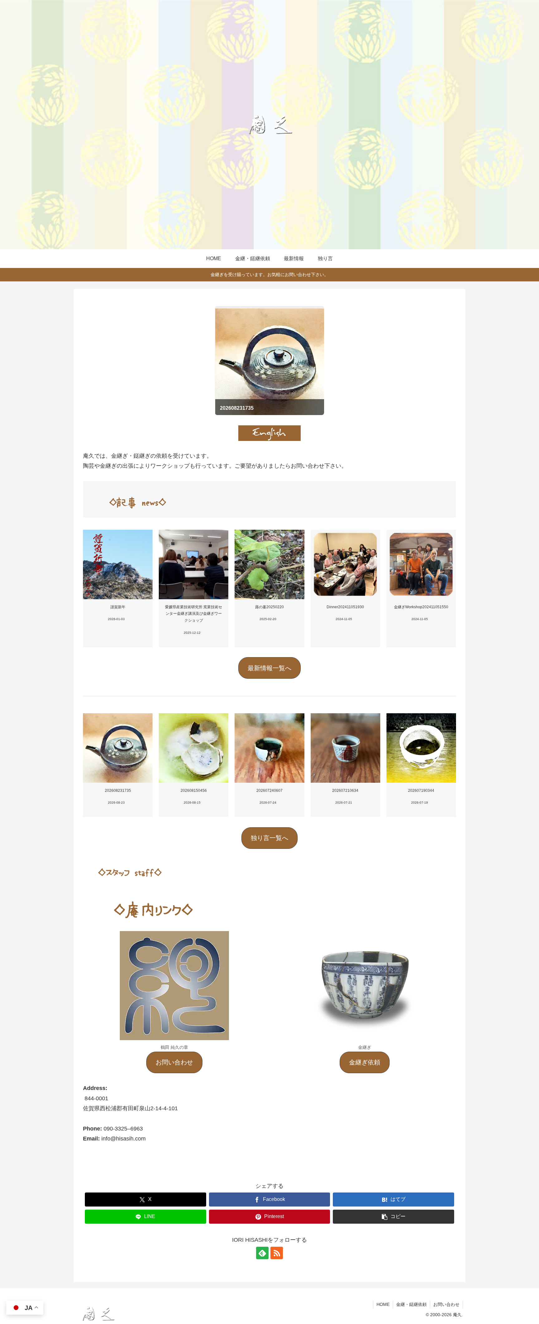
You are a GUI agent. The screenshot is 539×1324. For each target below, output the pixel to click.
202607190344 (421, 790)
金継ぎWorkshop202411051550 (421, 607)
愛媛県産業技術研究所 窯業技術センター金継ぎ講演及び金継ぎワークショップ (193, 614)
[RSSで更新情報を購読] (276, 1253)
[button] (269, 668)
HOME (383, 1304)
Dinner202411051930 (345, 607)
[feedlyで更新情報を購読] (262, 1253)
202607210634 (345, 790)
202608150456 (194, 790)
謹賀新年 (117, 607)
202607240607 (269, 790)
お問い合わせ (446, 1304)
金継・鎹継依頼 (411, 1304)
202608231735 (118, 790)
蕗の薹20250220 (269, 607)
